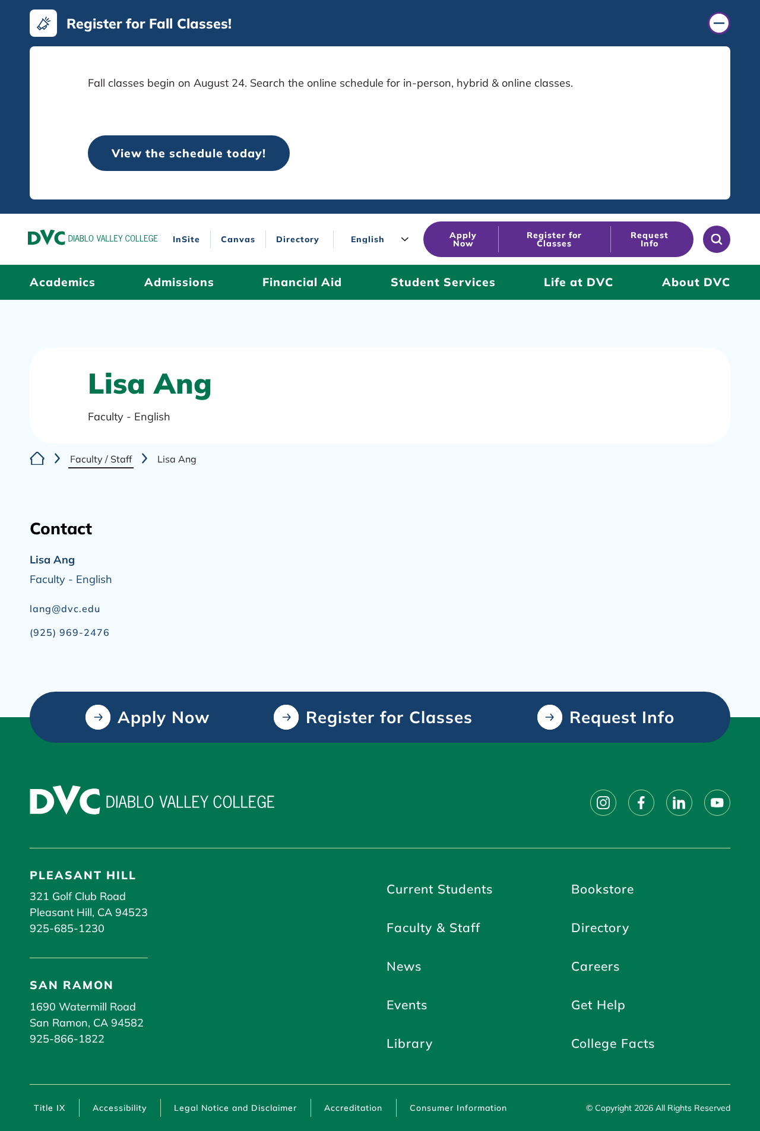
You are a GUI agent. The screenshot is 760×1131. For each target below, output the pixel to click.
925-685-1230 (67, 928)
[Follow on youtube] (717, 803)
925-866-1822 (67, 1039)
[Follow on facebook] (641, 803)
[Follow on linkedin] (679, 803)
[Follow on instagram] (603, 803)
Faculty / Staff (101, 459)
